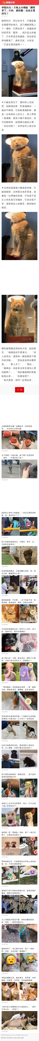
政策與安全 (10, 1038)
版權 (22, 1038)
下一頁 (19, 390)
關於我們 (4, 1038)
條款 (15, 1038)
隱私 (19, 1038)
